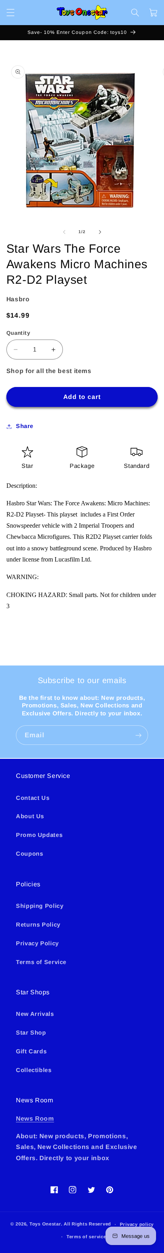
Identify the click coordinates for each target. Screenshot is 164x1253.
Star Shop (31, 1032)
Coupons (29, 853)
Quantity (18, 333)
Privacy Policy (37, 943)
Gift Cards (31, 1051)
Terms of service (86, 1236)
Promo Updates (39, 835)
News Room (35, 1118)
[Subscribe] (138, 735)
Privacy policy (137, 1224)
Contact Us (32, 798)
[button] (10, 12)
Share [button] (24, 426)
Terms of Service (41, 962)
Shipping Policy (39, 906)
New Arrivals (35, 1014)
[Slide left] (64, 232)
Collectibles (34, 1070)
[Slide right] (100, 232)
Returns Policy (38, 924)
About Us (30, 816)
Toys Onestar (45, 1224)
